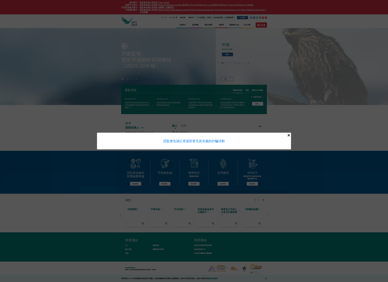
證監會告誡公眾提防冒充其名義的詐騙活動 (194, 141)
